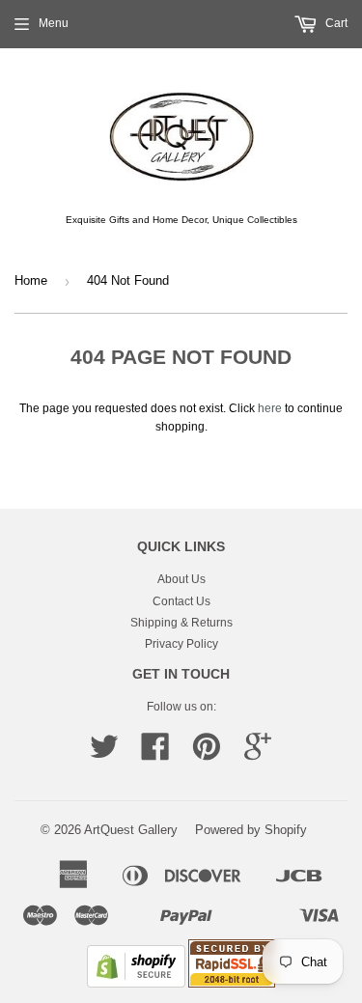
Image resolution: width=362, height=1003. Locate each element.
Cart (335, 23)
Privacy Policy (181, 644)
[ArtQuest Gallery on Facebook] (155, 754)
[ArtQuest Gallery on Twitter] (104, 754)
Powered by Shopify (251, 829)
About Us (181, 579)
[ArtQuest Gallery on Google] (257, 754)
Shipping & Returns (181, 622)
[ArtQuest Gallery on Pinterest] (206, 754)
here (270, 408)
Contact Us (181, 601)
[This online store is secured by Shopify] (136, 983)
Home (30, 280)
